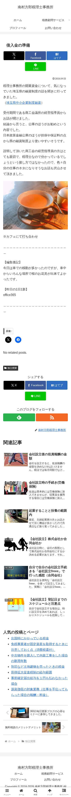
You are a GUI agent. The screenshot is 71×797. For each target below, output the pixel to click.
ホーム (18, 773)
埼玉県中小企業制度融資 (23, 102)
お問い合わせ (52, 779)
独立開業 (12, 368)
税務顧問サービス (52, 773)
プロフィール (18, 779)
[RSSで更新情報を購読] (52, 417)
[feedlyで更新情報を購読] (19, 417)
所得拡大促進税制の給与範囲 (31, 672)
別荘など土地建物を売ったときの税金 (38, 666)
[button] (63, 591)
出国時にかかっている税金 (30, 638)
